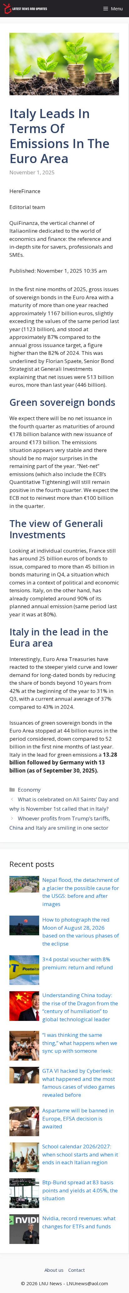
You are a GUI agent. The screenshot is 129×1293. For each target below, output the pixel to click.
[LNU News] (25, 8)
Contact (76, 1270)
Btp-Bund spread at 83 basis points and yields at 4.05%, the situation (80, 1190)
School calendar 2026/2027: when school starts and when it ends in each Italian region (80, 1154)
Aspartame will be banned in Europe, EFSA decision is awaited (78, 1118)
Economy (29, 789)
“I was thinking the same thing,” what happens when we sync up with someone (79, 1042)
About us (54, 1270)
